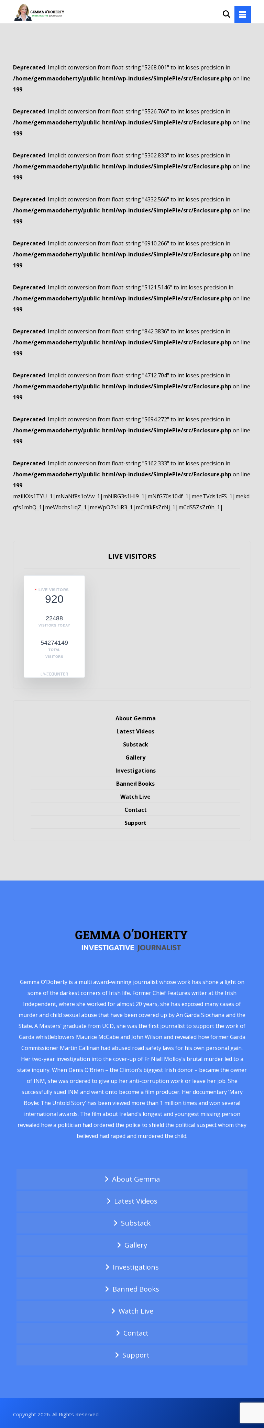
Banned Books (135, 783)
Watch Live (135, 796)
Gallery (135, 757)
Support (135, 823)
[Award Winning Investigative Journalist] (40, 12)
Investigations (136, 770)
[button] (242, 14)
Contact (135, 809)
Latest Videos (135, 731)
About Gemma (136, 718)
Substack (135, 744)
